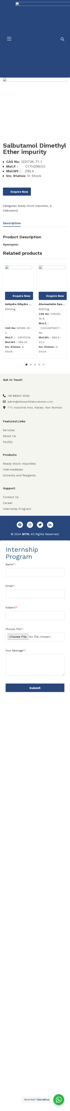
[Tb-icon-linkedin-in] (50, 525)
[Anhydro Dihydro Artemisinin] (18, 278)
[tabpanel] (18, 312)
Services (9, 430)
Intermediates (13, 469)
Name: (10, 564)
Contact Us (11, 497)
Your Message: (15, 650)
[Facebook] (20, 525)
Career (8, 503)
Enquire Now (19, 191)
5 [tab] (44, 365)
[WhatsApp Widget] (58, 1099)
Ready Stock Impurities (33, 205)
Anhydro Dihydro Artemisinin (18, 304)
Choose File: (14, 628)
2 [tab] (31, 365)
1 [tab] (26, 365)
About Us (9, 436)
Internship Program (17, 509)
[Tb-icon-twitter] (40, 525)
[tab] (13, 224)
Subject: (11, 607)
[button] (9, 39)
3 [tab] (35, 365)
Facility (8, 442)
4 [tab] (39, 365)
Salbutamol (10, 210)
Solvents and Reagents (19, 475)
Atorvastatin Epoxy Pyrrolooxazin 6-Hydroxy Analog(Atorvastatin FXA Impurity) (52, 304)
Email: (10, 585)
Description (12, 223)
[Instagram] (30, 525)
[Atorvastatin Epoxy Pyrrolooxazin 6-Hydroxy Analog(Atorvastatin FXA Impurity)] (52, 278)
